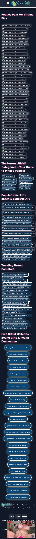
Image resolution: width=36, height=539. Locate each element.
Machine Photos (26, 185)
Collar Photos (25, 182)
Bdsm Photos (8, 176)
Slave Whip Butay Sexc (18, 471)
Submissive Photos (27, 179)
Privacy (32, 505)
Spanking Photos (10, 183)
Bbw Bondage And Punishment (18, 445)
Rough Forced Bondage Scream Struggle (18, 413)
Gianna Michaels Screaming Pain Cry (18, 406)
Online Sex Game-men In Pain (18, 380)
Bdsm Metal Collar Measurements (18, 484)
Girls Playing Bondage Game (18, 367)
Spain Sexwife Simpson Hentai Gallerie (18, 426)
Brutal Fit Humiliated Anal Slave (18, 354)
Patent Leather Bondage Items (18, 451)
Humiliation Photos (10, 180)
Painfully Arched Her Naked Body (18, 497)
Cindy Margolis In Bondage (18, 374)
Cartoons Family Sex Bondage (18, 387)
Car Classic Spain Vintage (18, 419)
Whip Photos (25, 176)
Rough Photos (8, 186)
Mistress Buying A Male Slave (18, 464)
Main (14, 505)
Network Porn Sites (22, 505)
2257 (6, 508)
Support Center (26, 508)
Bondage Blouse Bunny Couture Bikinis (18, 348)
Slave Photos (25, 188)
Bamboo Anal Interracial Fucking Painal (18, 477)
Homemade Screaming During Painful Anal (18, 393)
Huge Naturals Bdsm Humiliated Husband (18, 438)
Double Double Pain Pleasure (18, 361)
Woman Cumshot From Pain (18, 458)
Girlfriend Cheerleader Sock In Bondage (18, 432)
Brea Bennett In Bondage (18, 399)
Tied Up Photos (9, 189)
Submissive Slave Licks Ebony (18, 490)
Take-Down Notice (14, 508)
